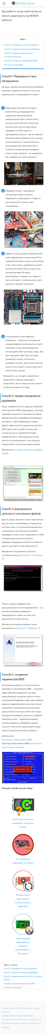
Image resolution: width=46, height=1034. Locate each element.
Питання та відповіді (13, 64)
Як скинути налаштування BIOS (17, 739)
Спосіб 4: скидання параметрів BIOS (20, 60)
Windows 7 (26, 555)
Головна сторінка (9, 1016)
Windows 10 (34, 628)
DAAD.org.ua (24, 3)
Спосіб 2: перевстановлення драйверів (22, 49)
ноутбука (19, 747)
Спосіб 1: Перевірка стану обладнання (21, 45)
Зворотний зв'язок (26, 1016)
